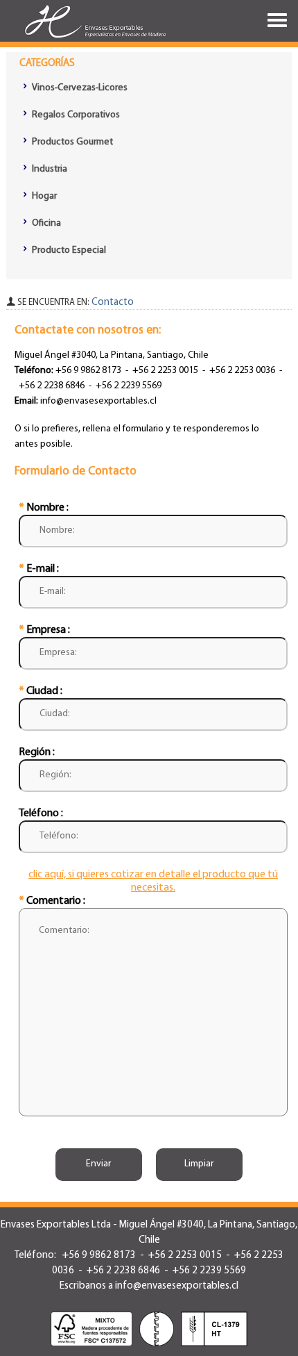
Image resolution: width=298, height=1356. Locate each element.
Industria (48, 169)
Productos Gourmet (71, 142)
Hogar (43, 196)
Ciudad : (40, 691)
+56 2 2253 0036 (242, 370)
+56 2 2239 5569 (128, 386)
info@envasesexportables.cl (98, 401)
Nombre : (44, 507)
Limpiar (198, 1164)
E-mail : (39, 568)
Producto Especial (68, 250)
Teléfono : (41, 813)
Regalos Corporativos (75, 115)
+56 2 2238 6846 (52, 386)
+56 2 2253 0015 (165, 370)
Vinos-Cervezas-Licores (79, 88)
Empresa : (44, 630)
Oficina (45, 223)
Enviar (98, 1164)
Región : (37, 752)
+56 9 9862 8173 (87, 370)
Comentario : (52, 901)
